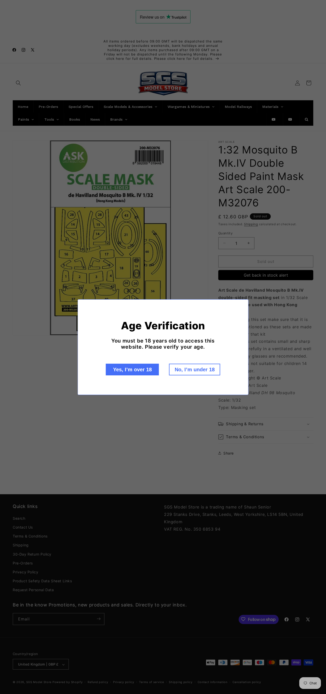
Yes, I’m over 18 (132, 369)
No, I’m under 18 (195, 369)
